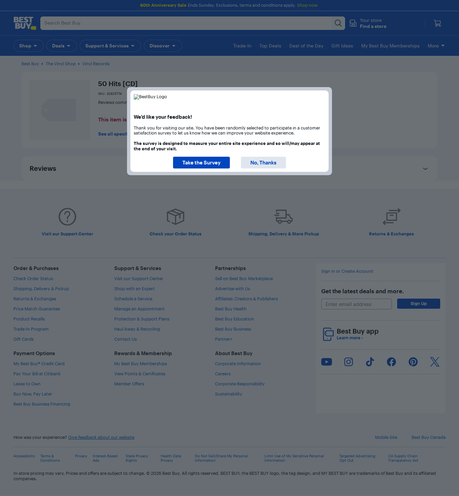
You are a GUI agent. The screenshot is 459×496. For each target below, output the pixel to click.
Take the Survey (201, 162)
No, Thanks (263, 162)
